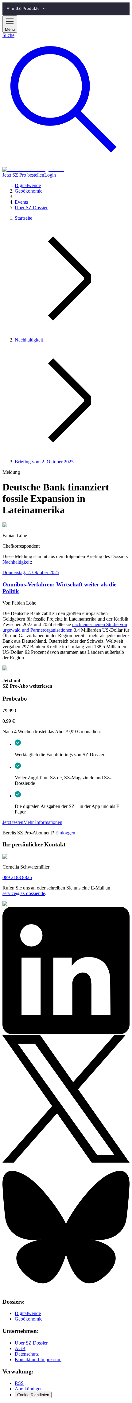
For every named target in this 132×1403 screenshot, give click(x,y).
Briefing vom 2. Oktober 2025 (44, 461)
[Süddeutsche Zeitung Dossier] (33, 169)
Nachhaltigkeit (29, 339)
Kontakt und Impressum (38, 1359)
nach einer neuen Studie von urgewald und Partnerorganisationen (64, 627)
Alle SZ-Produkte (23, 8)
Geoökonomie (28, 1318)
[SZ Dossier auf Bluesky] (66, 1289)
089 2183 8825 (17, 877)
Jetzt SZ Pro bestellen (23, 175)
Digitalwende (28, 1313)
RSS (19, 1383)
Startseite (23, 218)
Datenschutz (27, 1354)
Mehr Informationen (42, 822)
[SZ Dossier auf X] (66, 1161)
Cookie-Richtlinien (33, 1395)
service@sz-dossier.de (23, 893)
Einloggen (65, 832)
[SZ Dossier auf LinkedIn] (66, 1032)
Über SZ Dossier (31, 1342)
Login (50, 175)
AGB (20, 1348)
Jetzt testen (12, 822)
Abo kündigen (29, 1388)
